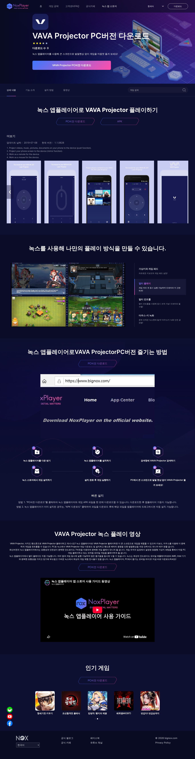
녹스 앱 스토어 (109, 6)
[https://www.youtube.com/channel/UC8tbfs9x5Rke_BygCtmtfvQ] (10, 716)
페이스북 (94, 738)
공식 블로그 (67, 738)
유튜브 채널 (96, 742)
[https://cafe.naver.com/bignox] (10, 710)
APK (119, 121)
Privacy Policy (163, 742)
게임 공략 (54, 6)
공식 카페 (66, 742)
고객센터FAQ (72, 6)
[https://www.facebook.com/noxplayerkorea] (10, 723)
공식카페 (90, 6)
